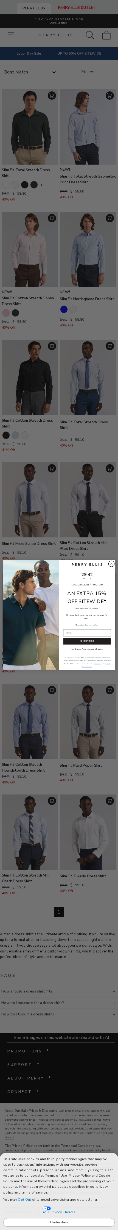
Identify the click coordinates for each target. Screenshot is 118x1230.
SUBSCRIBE (87, 641)
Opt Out (24, 1199)
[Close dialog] (111, 563)
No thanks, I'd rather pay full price (87, 649)
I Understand (59, 1222)
